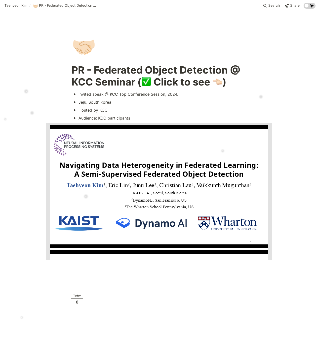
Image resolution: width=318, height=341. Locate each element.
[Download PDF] (268, 127)
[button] (16, 6)
